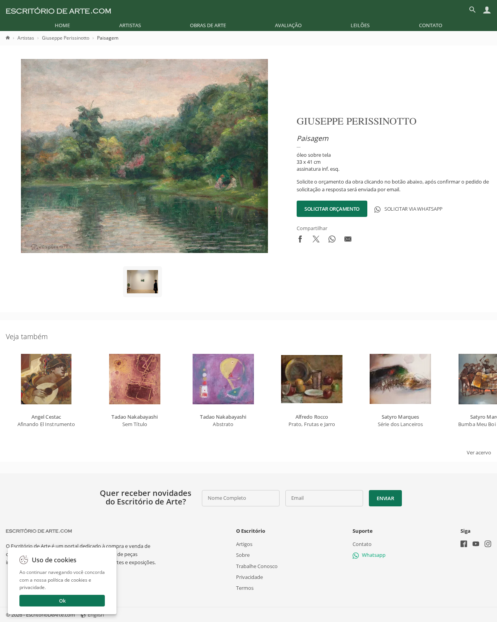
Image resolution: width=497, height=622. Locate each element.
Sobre (243, 554)
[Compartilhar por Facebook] (300, 240)
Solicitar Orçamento (332, 208)
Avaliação (288, 25)
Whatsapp (374, 554)
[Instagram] (488, 545)
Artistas (130, 25)
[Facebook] (464, 545)
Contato (430, 25)
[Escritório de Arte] (58, 9)
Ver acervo (479, 452)
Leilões (360, 25)
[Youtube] (476, 545)
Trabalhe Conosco (257, 565)
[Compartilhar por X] (316, 240)
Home (62, 25)
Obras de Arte (208, 25)
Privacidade (249, 576)
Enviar (385, 498)
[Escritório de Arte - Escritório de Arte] (39, 530)
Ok (62, 600)
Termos (245, 587)
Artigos (244, 544)
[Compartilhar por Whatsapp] (331, 240)
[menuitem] (62, 25)
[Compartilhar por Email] (347, 240)
